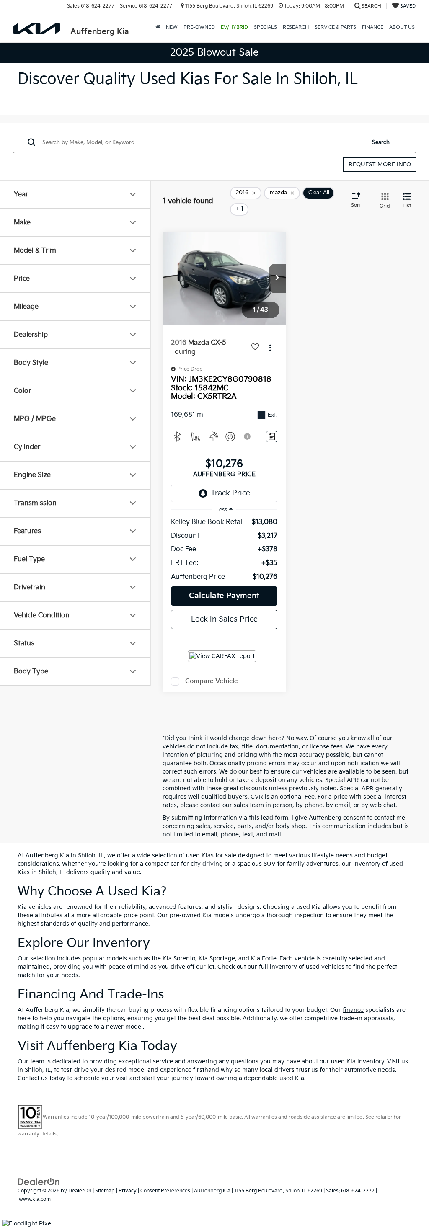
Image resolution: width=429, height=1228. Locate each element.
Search (381, 142)
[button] (277, 278)
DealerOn (79, 1191)
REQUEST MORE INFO (380, 164)
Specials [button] (265, 27)
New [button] (172, 27)
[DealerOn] (39, 1181)
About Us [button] (402, 27)
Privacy (128, 1191)
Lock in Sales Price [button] (224, 619)
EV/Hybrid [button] (234, 27)
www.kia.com (35, 1199)
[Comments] (271, 436)
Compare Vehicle (211, 681)
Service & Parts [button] (335, 27)
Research (296, 27)
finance (353, 1010)
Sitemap (105, 1191)
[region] (224, 549)
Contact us (33, 1078)
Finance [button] (372, 27)
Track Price (230, 493)
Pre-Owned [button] (199, 27)
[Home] (157, 27)
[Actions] (270, 348)
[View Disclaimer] (247, 436)
